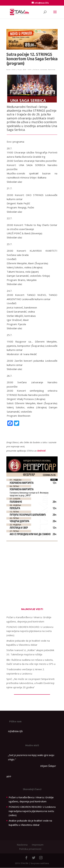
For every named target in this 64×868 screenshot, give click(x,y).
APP (8, 776)
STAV (13, 69)
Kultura (36, 69)
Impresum (37, 844)
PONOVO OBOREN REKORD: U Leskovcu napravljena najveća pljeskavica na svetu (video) (29, 631)
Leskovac (43, 69)
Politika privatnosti (30, 848)
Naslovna (51, 69)
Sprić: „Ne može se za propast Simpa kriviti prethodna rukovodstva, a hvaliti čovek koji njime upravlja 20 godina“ (30, 683)
